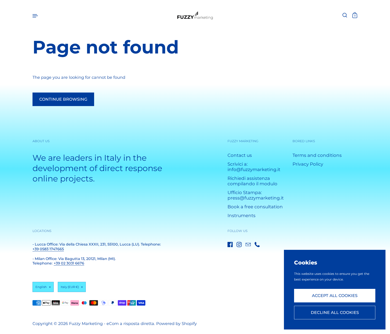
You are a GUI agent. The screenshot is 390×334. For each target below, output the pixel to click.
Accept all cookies (335, 295)
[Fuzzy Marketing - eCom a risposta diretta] (195, 15)
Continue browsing (63, 99)
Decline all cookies (335, 312)
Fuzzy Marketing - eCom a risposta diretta (111, 323)
